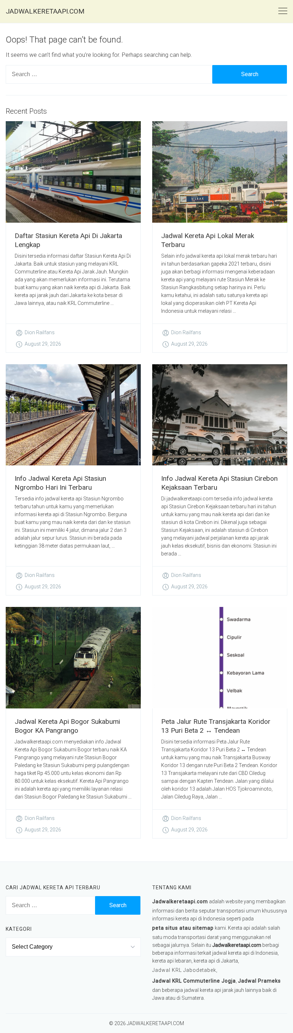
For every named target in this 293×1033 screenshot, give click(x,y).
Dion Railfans (40, 332)
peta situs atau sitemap (183, 928)
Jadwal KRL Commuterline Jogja (194, 981)
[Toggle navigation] (282, 11)
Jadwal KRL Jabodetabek (184, 970)
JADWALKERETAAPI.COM (45, 11)
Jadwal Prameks (259, 981)
